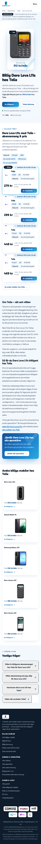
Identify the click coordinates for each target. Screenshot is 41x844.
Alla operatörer (7, 764)
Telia (18, 11)
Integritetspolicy (8, 798)
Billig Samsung (7, 744)
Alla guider (6, 784)
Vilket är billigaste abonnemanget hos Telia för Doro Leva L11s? (19, 665)
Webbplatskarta (8, 822)
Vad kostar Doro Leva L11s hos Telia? (19, 689)
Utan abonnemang (9, 768)
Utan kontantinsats (9, 751)
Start (3, 11)
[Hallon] (23, 808)
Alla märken (6, 761)
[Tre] (30, 814)
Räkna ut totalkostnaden (11, 791)
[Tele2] (33, 808)
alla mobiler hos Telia (11, 430)
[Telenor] (13, 814)
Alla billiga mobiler (8, 737)
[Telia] (22, 814)
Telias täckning (28, 104)
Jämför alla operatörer (17, 453)
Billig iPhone (6, 741)
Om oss (5, 794)
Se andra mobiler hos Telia (16, 287)
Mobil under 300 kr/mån (11, 748)
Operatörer (11, 11)
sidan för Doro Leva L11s (12, 426)
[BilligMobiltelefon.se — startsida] (6, 4)
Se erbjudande (29, 191)
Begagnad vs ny (8, 771)
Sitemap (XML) (19, 822)
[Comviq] (10, 808)
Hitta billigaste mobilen (10, 787)
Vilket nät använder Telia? (15, 699)
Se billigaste (11, 104)
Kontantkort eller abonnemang (13, 775)
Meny (35, 4)
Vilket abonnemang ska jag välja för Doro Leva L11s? (19, 677)
